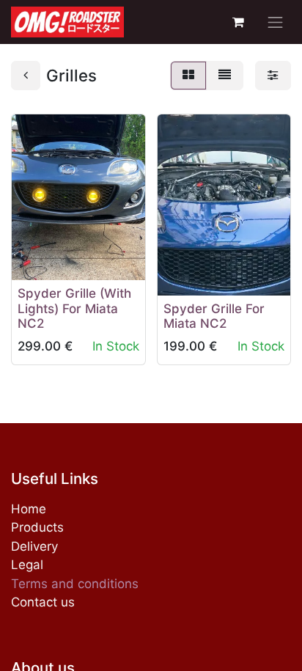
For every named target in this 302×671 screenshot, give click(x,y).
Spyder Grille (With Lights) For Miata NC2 (74, 308)
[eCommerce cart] (238, 22)
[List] (224, 75)
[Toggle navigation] (275, 22)
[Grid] (188, 75)
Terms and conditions (75, 583)
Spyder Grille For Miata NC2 (214, 316)
